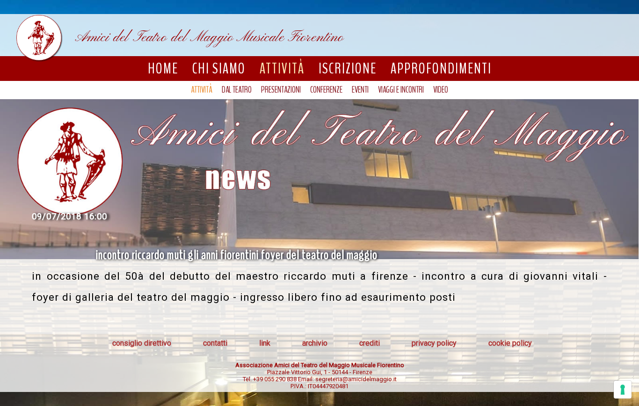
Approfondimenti (441, 68)
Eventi (360, 90)
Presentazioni (281, 90)
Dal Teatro (237, 90)
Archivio (314, 343)
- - (319, 372)
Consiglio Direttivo (141, 343)
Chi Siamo (219, 68)
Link (264, 343)
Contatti (215, 343)
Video (440, 90)
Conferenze (326, 90)
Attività (282, 68)
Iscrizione (348, 68)
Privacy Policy (434, 343)
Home (163, 68)
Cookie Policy (510, 343)
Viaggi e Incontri (401, 90)
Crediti (369, 343)
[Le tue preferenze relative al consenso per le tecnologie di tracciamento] (623, 390)
